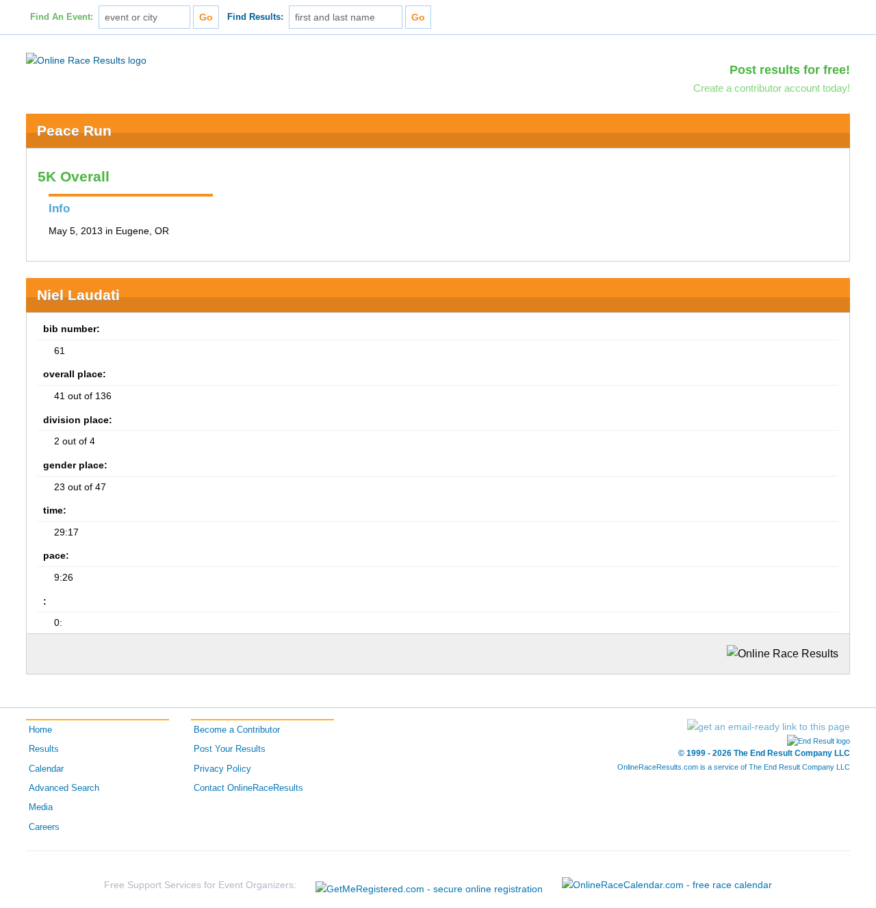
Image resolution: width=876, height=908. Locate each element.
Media (41, 807)
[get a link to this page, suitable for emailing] (768, 726)
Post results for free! (790, 70)
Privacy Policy (222, 769)
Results (44, 749)
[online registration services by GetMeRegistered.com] (429, 885)
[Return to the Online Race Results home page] (86, 59)
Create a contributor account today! (771, 88)
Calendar (46, 769)
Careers (44, 827)
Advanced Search (64, 788)
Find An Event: (61, 17)
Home (40, 730)
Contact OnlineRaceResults (248, 788)
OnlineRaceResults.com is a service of (733, 767)
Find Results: (255, 17)
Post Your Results (230, 749)
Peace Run (74, 130)
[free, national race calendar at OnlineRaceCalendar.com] (667, 885)
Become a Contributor (237, 730)
